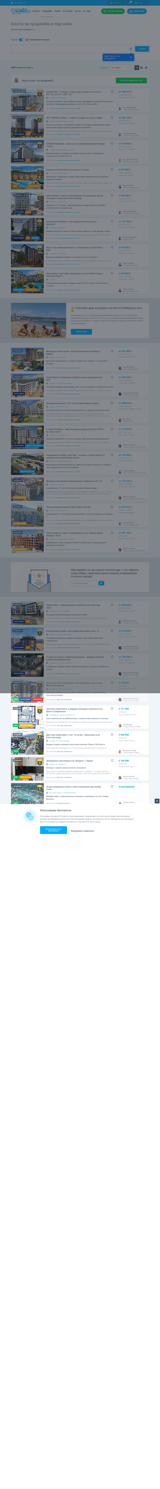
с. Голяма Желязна (69, 793)
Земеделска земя (63, 803)
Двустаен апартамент (64, 699)
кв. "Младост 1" (61, 764)
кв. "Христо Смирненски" (66, 715)
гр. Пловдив (53, 715)
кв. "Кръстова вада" (63, 741)
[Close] (157, 801)
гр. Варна (52, 764)
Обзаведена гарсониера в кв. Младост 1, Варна (69, 761)
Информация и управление (82, 831)
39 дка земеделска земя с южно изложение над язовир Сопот (73, 787)
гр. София (52, 741)
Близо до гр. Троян (55, 793)
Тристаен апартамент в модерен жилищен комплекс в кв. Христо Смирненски (74, 710)
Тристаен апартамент (64, 725)
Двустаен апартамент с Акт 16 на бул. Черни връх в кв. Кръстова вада (73, 736)
